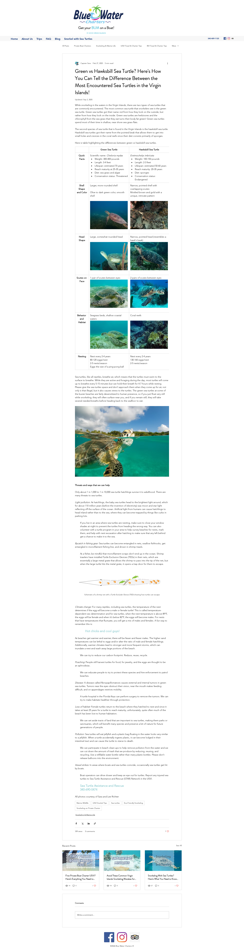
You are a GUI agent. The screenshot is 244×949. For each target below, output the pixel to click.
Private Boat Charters (82, 46)
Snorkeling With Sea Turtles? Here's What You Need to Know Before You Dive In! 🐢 (162, 877)
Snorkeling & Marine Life (106, 46)
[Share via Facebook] (76, 823)
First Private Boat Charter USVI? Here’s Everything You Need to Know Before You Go (80, 877)
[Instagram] (228, 38)
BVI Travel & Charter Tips (157, 46)
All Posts (65, 46)
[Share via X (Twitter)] (82, 823)
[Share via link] (95, 823)
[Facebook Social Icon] (225, 38)
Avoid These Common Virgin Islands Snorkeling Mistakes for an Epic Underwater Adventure (121, 877)
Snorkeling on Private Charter (88, 808)
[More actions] (167, 63)
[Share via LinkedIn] (88, 823)
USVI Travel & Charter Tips (131, 46)
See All (179, 845)
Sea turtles (115, 803)
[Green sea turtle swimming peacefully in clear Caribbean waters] (163, 860)
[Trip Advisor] (232, 38)
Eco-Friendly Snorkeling (133, 803)
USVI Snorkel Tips (100, 803)
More (174, 46)
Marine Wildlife (82, 803)
